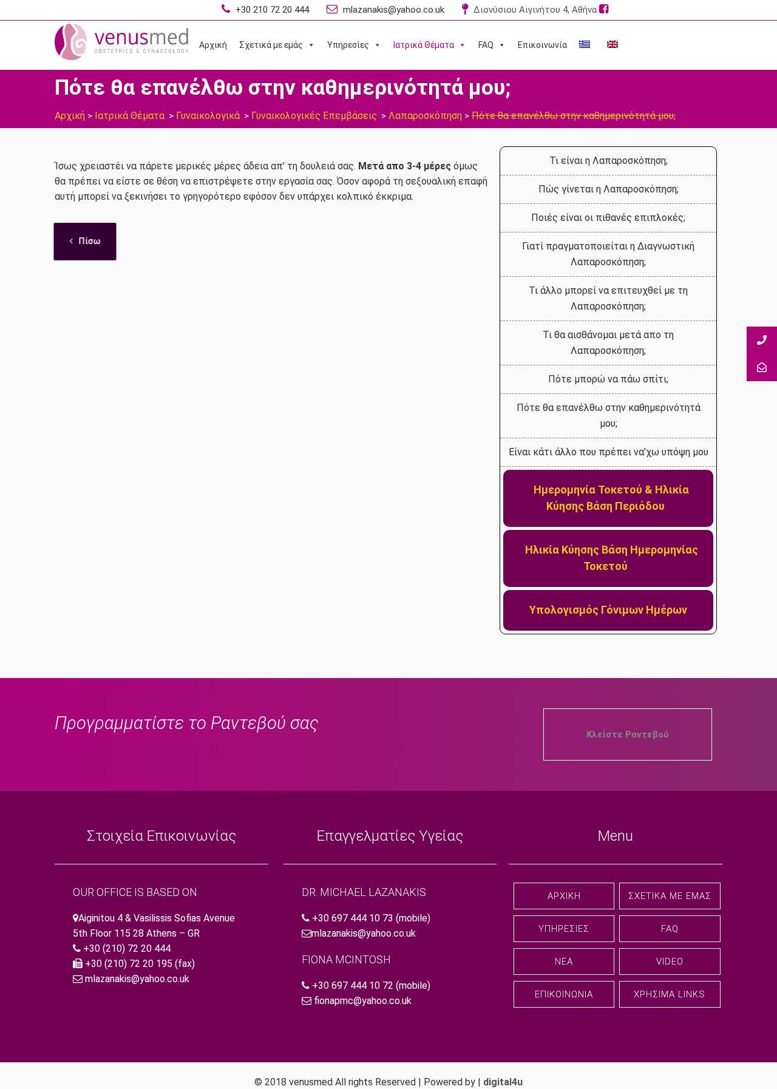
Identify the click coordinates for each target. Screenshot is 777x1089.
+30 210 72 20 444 (271, 9)
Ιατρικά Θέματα (423, 45)
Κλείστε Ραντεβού (627, 734)
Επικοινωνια (564, 994)
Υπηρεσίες (348, 45)
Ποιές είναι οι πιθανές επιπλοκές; (608, 217)
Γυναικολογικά (208, 115)
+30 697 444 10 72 (352, 985)
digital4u (503, 1082)
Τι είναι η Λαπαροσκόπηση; (608, 160)
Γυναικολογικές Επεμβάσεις (314, 115)
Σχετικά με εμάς (271, 45)
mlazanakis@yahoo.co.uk (392, 9)
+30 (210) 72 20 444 (127, 948)
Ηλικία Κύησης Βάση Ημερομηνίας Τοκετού (611, 557)
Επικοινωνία (542, 45)
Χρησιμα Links (669, 994)
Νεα (564, 961)
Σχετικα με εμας (669, 896)
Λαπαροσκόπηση (425, 115)
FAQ (486, 45)
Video (670, 961)
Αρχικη (564, 896)
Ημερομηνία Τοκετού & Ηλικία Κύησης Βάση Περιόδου (611, 497)
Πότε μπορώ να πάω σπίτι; (608, 379)
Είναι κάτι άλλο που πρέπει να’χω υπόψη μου (608, 452)
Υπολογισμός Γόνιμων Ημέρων (608, 609)
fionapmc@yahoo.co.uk (363, 1000)
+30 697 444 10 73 (352, 918)
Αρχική (213, 45)
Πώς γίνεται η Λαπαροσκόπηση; (608, 189)
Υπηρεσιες (563, 928)
